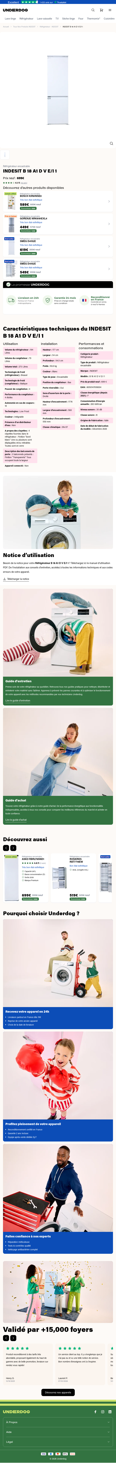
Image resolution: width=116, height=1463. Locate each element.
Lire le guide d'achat (16, 820)
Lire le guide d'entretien (17, 700)
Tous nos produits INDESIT (24, 27)
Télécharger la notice (18, 579)
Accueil (6, 27)
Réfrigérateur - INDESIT (49, 27)
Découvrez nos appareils (58, 1392)
